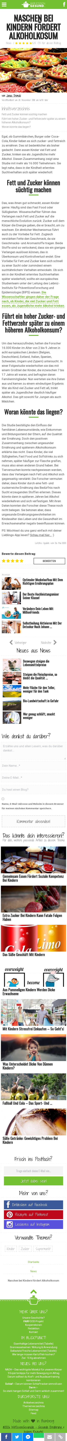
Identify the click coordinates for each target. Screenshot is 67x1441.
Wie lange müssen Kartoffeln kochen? (33, 1354)
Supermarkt (43, 1248)
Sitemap (33, 1409)
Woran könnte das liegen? (16, 126)
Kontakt (33, 1332)
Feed (33, 1413)
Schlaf (9, 1383)
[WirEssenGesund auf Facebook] (64, 4)
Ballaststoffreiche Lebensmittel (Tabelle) (33, 1350)
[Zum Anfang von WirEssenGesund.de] (33, 1292)
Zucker (25, 1248)
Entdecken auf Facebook (29, 1204)
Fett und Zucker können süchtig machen (24, 114)
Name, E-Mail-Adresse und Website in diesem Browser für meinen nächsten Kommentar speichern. (33, 806)
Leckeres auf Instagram (32, 1224)
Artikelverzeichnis (33, 1402)
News (9, 43)
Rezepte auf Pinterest (31, 1214)
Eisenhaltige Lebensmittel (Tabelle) (33, 1343)
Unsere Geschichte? (33, 1317)
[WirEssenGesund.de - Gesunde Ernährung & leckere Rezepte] (33, 3)
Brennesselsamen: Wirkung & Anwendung (33, 1347)
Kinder (11, 1248)
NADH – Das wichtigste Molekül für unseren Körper (33, 1369)
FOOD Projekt (33, 1321)
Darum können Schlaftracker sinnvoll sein (38, 1383)
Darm (32, 1387)
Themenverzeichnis (33, 1406)
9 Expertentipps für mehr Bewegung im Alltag (33, 1373)
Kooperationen (33, 1324)
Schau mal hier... (41, 535)
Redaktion (33, 1328)
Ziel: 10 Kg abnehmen (33, 1358)
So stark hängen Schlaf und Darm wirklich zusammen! (33, 1391)
